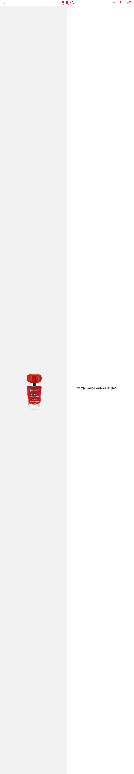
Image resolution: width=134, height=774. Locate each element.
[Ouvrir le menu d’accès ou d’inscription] (119, 3)
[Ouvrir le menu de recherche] (114, 3)
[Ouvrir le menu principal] (4, 3)
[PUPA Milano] (67, 3)
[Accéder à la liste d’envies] (124, 3)
